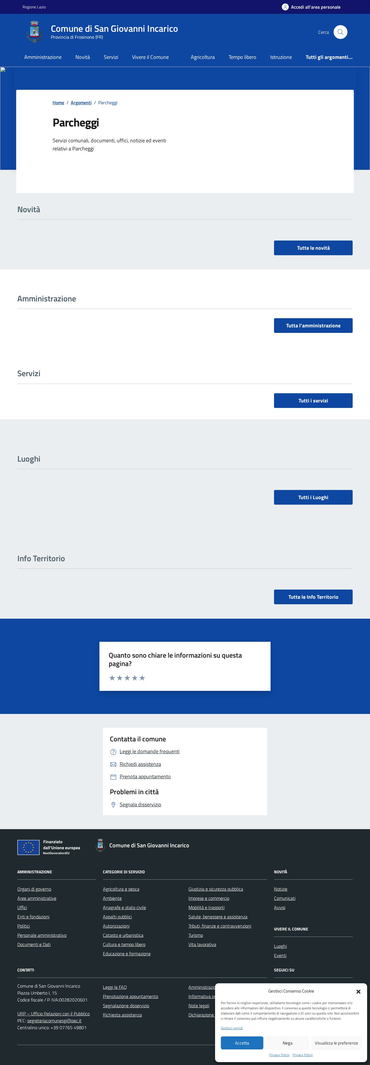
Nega (288, 1043)
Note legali (198, 1005)
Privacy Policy (279, 1054)
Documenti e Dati (34, 944)
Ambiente (112, 898)
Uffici (22, 907)
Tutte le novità (313, 248)
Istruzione (281, 57)
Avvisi (279, 907)
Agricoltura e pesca (121, 888)
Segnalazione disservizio (126, 1005)
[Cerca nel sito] (340, 32)
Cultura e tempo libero (124, 944)
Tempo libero (242, 57)
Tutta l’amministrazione (313, 325)
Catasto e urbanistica (123, 935)
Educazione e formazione (127, 953)
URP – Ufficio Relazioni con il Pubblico (53, 1013)
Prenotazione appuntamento (130, 996)
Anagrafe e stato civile (124, 907)
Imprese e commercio (208, 898)
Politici (23, 925)
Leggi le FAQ (115, 987)
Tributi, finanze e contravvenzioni (219, 925)
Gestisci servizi (232, 1028)
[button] (358, 991)
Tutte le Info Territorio (313, 597)
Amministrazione (43, 57)
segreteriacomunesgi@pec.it (54, 1020)
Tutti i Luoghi (313, 497)
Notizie (280, 888)
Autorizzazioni (116, 925)
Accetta (242, 1043)
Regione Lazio (34, 7)
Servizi (111, 57)
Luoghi (280, 946)
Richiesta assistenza (122, 1014)
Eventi (280, 955)
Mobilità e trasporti (206, 907)
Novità (82, 57)
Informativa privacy (206, 996)
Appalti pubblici (117, 916)
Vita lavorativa (202, 944)
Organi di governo (34, 888)
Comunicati (284, 898)
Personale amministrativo (41, 935)
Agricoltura (203, 57)
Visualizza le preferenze (336, 1043)
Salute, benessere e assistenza (217, 916)
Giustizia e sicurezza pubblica (215, 888)
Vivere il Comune (150, 57)
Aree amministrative (36, 898)
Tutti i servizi (313, 400)
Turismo (195, 935)
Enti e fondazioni (33, 916)
